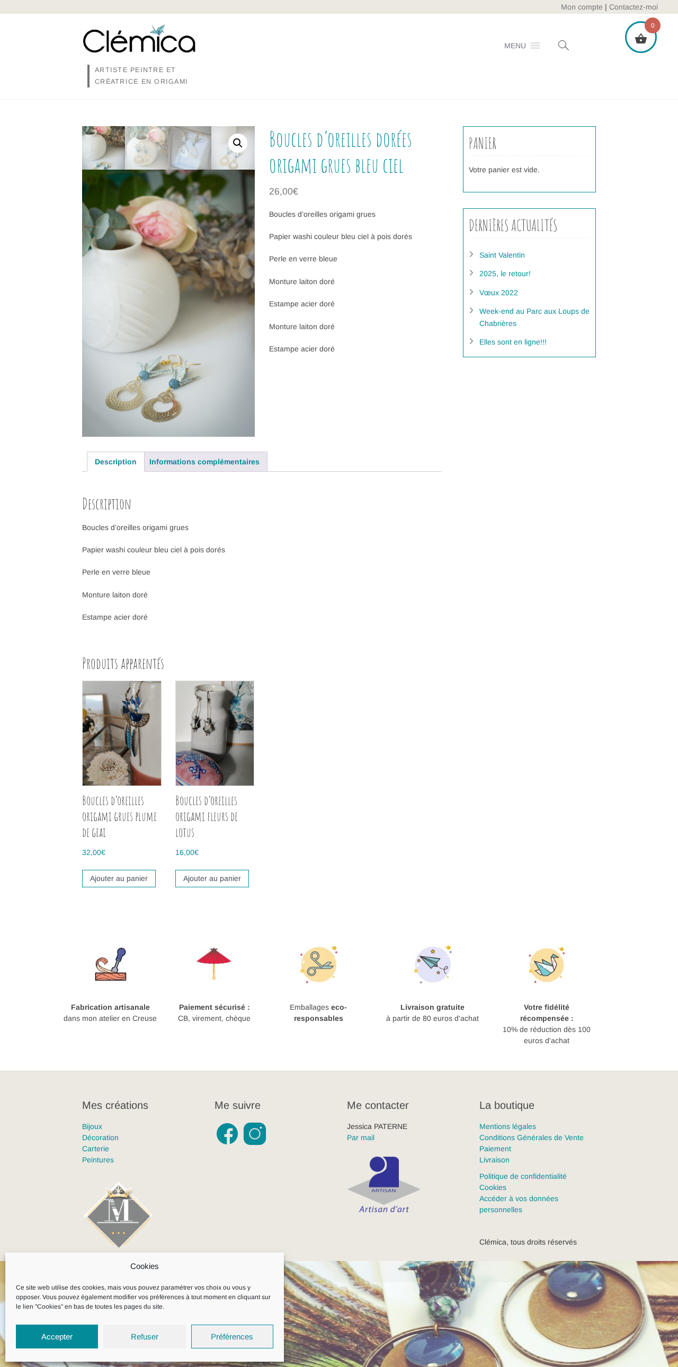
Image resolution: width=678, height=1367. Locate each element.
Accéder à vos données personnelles (518, 1204)
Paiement (495, 1148)
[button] (515, 45)
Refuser (144, 1336)
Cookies (492, 1187)
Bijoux (92, 1126)
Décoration (100, 1137)
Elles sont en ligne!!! (513, 342)
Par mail (360, 1137)
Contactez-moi (633, 7)
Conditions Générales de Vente (531, 1137)
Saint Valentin (502, 255)
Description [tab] (116, 461)
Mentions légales (507, 1126)
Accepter (57, 1336)
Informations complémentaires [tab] (204, 461)
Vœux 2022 (498, 292)
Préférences (232, 1336)
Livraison (494, 1160)
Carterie (95, 1148)
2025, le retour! (505, 273)
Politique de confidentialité (523, 1176)
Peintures (98, 1160)
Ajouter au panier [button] (119, 878)
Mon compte (582, 7)
